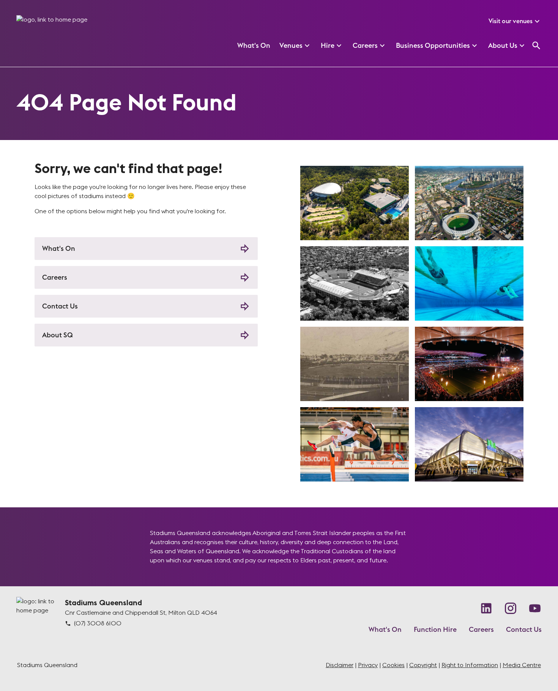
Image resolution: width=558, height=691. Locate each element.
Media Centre (522, 665)
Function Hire (435, 629)
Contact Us (60, 306)
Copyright (423, 665)
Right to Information (469, 665)
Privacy (368, 665)
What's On (58, 248)
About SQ (57, 335)
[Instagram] (510, 608)
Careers (54, 277)
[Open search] (536, 45)
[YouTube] (535, 608)
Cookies (393, 665)
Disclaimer (339, 665)
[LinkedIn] (486, 608)
